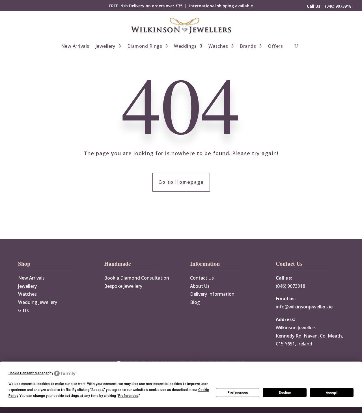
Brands (248, 46)
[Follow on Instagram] (26, 5)
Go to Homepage (181, 182)
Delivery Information (212, 294)
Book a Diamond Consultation (136, 278)
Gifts (23, 310)
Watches (218, 46)
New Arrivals (75, 46)
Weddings (185, 46)
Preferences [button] (128, 396)
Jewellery (105, 46)
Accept (332, 393)
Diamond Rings (144, 46)
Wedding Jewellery (37, 302)
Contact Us (202, 278)
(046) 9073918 (329, 6)
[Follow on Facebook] (15, 5)
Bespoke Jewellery (123, 286)
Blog (195, 302)
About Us (200, 286)
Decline (285, 393)
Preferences (237, 393)
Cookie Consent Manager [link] (28, 373)
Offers (275, 46)
